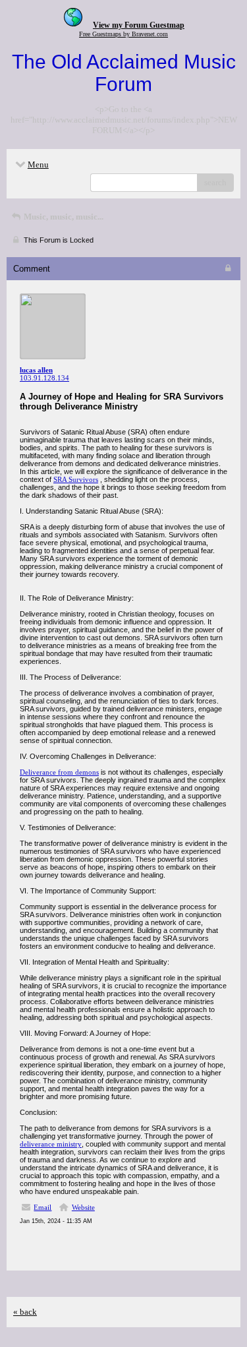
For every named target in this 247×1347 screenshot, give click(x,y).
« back (25, 1312)
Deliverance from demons (59, 772)
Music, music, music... (62, 217)
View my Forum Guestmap (138, 25)
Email (42, 1207)
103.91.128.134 (44, 378)
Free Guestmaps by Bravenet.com (123, 34)
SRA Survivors (75, 479)
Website (83, 1207)
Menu (38, 164)
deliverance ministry (51, 1144)
